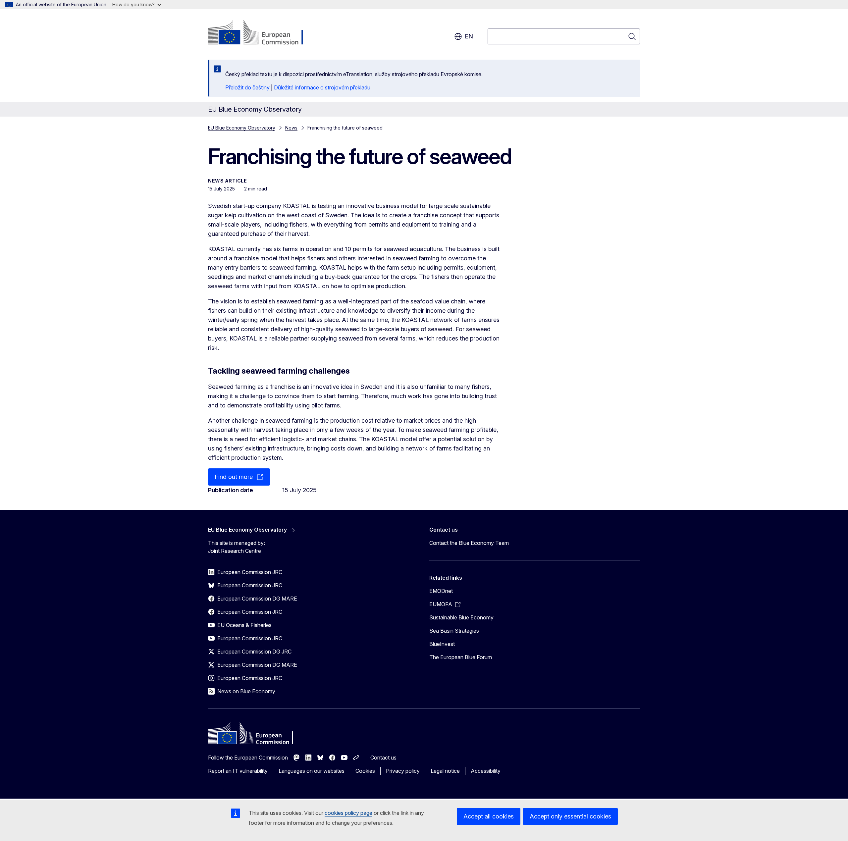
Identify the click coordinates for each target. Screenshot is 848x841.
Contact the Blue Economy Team (469, 543)
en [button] (469, 36)
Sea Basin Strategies (454, 630)
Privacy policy (403, 770)
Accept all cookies (488, 816)
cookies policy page (348, 813)
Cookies (365, 770)
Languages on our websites (311, 770)
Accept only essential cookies (570, 816)
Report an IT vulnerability (238, 770)
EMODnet (441, 591)
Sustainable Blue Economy (461, 617)
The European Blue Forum (460, 657)
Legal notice (445, 770)
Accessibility (486, 770)
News (291, 128)
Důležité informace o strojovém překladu (322, 87)
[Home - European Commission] (261, 33)
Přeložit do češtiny (247, 87)
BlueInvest (442, 644)
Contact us (383, 757)
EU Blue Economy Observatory (241, 128)
